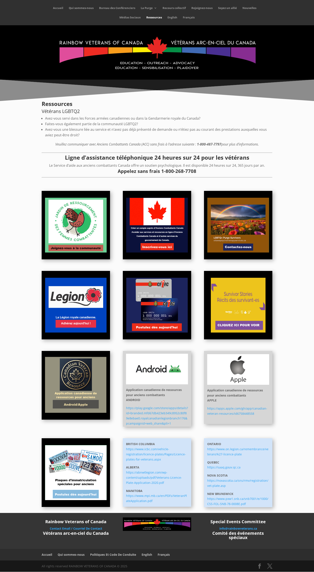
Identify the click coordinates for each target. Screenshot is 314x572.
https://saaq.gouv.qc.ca (224, 467)
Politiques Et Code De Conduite (113, 555)
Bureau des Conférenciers (117, 8)
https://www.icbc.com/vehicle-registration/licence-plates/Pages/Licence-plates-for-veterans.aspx (156, 454)
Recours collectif (174, 8)
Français (189, 17)
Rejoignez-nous (202, 8)
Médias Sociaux (130, 17)
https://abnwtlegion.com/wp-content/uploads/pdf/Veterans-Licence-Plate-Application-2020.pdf (154, 477)
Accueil (58, 8)
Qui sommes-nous (81, 8)
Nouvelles (249, 8)
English (172, 17)
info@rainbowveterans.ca (238, 528)
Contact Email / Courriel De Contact (76, 528)
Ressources (154, 17)
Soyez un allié (227, 8)
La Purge (147, 8)
